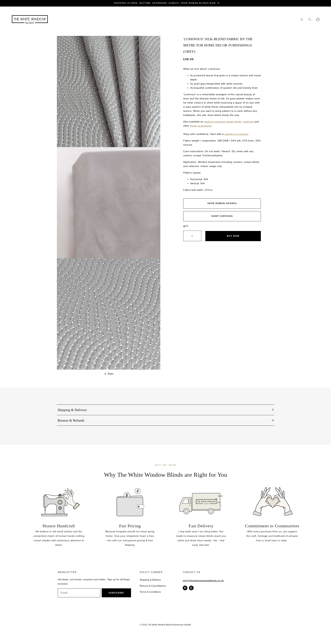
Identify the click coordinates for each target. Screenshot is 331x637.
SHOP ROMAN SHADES (222, 203)
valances (248, 121)
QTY (185, 226)
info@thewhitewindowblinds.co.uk (203, 580)
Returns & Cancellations (153, 585)
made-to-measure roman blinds (223, 121)
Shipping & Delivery (150, 579)
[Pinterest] (185, 588)
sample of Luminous (236, 134)
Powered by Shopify (181, 625)
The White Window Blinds (160, 625)
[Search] (310, 19)
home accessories (201, 125)
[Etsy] (191, 588)
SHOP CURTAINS (222, 216)
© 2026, (144, 625)
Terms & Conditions (150, 591)
